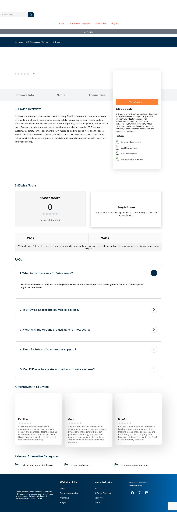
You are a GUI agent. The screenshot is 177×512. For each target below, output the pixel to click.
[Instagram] (139, 493)
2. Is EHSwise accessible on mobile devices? (49, 309)
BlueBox (123, 419)
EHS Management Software (37, 42)
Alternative (100, 23)
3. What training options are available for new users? (55, 329)
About (62, 23)
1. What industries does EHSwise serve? (46, 273)
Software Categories (80, 23)
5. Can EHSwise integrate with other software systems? (57, 369)
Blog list (115, 23)
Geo (71, 419)
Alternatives (96, 95)
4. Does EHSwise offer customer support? (48, 349)
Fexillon (23, 419)
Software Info (24, 95)
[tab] (88, 273)
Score (61, 95)
